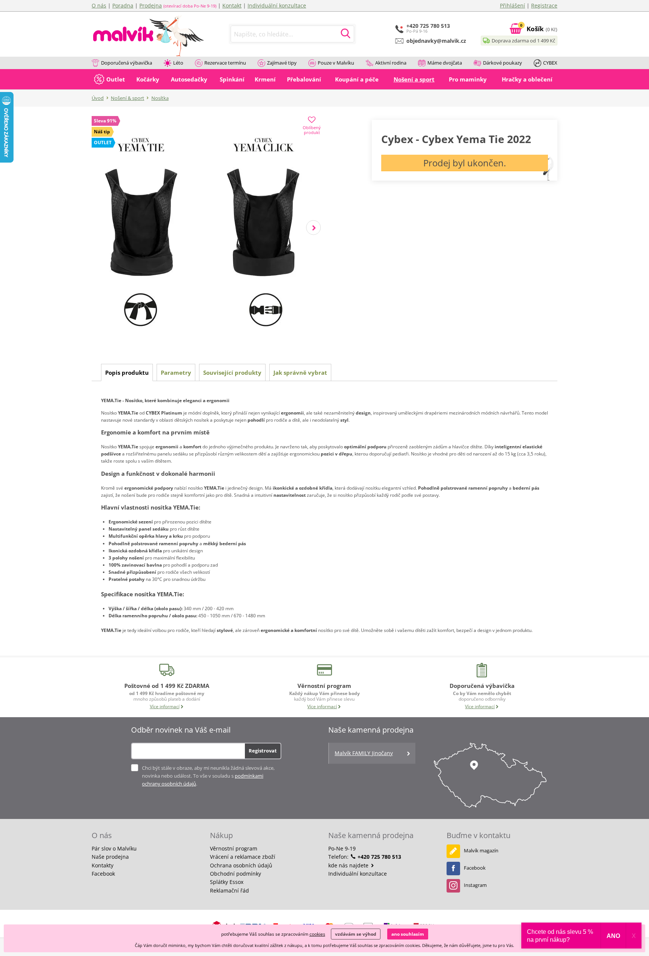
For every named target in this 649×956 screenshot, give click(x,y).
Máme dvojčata (444, 62)
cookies (317, 934)
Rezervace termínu (225, 62)
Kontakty (102, 865)
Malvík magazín (481, 850)
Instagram (475, 885)
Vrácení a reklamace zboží (242, 856)
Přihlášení (512, 5)
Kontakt (231, 5)
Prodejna (150, 5)
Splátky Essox (226, 881)
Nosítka (160, 98)
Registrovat (263, 750)
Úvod (98, 98)
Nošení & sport (127, 98)
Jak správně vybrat (300, 372)
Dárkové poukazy (502, 62)
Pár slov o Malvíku (114, 848)
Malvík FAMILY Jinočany (364, 753)
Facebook (103, 873)
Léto (178, 62)
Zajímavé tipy (282, 62)
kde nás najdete (349, 865)
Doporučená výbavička (126, 62)
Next (313, 227)
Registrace (544, 5)
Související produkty (232, 372)
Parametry (176, 372)
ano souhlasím (407, 934)
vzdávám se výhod (355, 934)
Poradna (122, 5)
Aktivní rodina (390, 62)
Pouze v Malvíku (336, 62)
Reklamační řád (229, 890)
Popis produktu (127, 372)
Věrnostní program (233, 848)
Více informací (165, 706)
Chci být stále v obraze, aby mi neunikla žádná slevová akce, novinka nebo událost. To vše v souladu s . (208, 775)
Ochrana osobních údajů (241, 865)
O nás (99, 5)
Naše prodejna (110, 856)
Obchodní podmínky (235, 873)
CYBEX (550, 62)
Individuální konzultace (277, 5)
